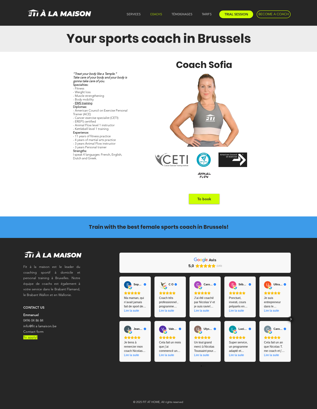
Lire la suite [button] (131, 310)
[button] (119, 319)
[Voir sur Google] (127, 284)
